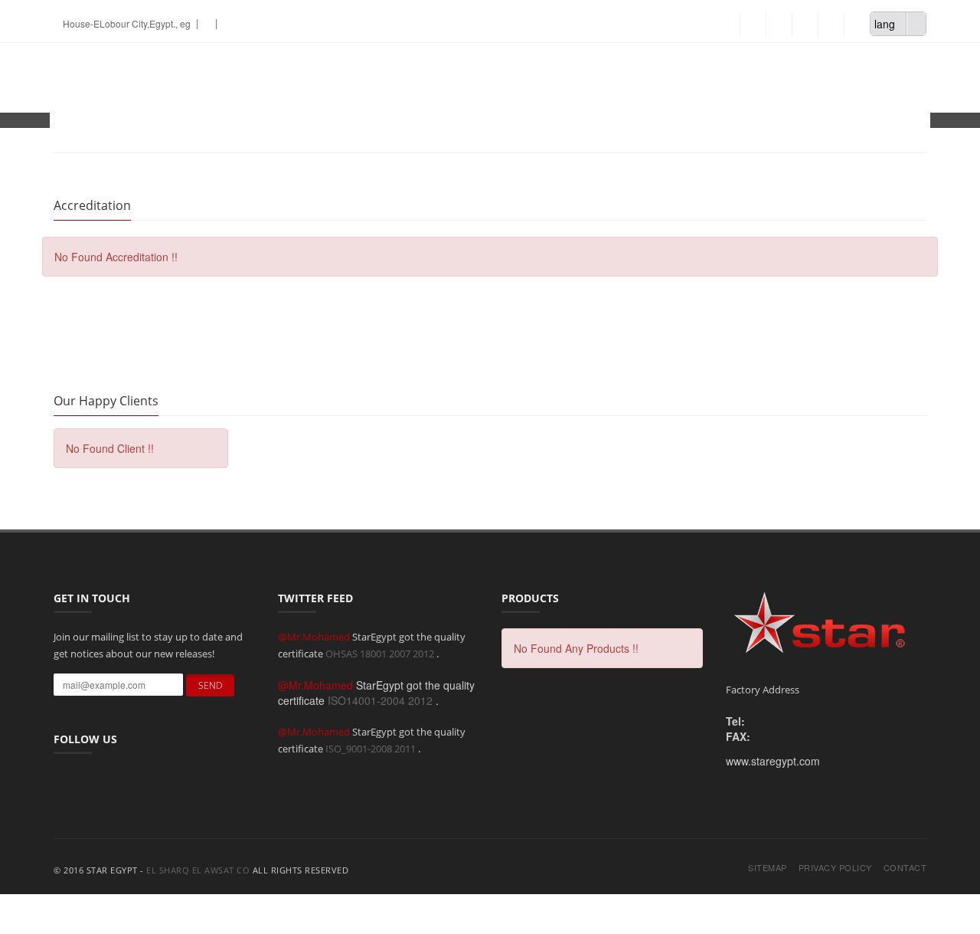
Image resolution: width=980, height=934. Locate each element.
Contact (905, 867)
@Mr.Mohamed (315, 637)
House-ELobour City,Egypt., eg (125, 23)
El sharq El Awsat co (198, 870)
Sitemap (767, 867)
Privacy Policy (835, 867)
